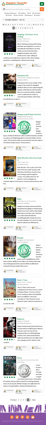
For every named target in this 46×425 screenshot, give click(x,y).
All (3, 24)
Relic (19, 199)
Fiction (10, 15)
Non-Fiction (19, 15)
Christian (37, 13)
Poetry (38, 15)
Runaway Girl (22, 75)
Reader (20, 238)
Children (23, 13)
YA (30, 13)
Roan (19, 358)
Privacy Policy (33, 421)
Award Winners (11, 13)
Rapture (20, 319)
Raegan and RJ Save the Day (29, 114)
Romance (29, 15)
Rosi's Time (22, 280)
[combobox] (23, 9)
